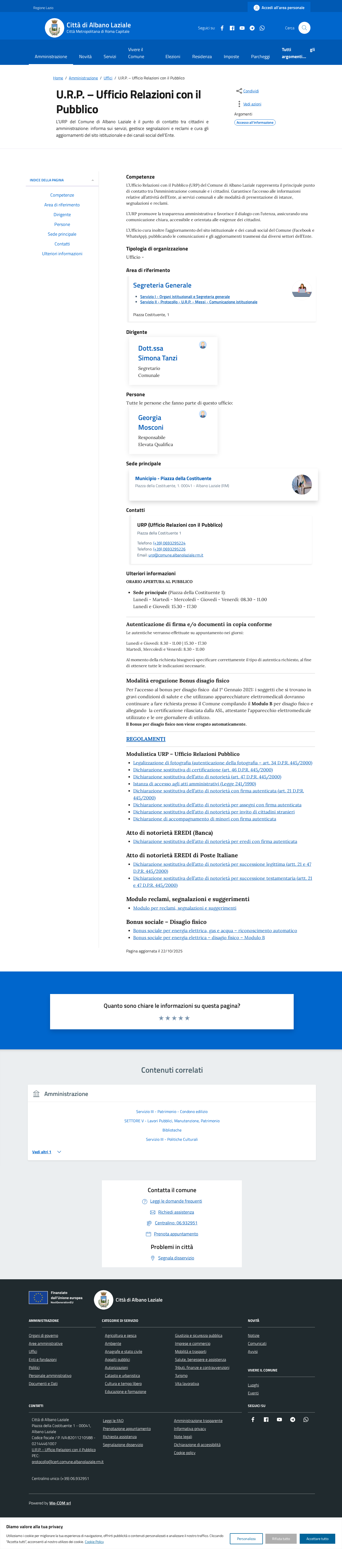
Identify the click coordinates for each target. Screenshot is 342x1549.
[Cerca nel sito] (304, 28)
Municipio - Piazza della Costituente (173, 478)
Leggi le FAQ (113, 1421)
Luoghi (253, 1385)
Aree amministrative (46, 1343)
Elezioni (172, 56)
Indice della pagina (47, 180)
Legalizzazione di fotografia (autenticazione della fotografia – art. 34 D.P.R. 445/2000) (222, 763)
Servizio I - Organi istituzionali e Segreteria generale (185, 297)
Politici (34, 1367)
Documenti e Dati (43, 1383)
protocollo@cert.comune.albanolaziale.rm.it (68, 1462)
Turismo (181, 1375)
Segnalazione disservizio (123, 1445)
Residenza (202, 56)
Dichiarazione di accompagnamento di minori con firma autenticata (204, 819)
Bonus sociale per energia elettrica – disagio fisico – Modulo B (199, 937)
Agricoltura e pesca (120, 1335)
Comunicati (257, 1343)
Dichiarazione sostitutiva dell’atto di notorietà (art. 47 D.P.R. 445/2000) (207, 777)
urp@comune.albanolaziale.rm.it (175, 555)
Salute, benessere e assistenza (200, 1359)
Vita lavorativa (187, 1383)
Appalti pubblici (117, 1359)
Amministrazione (51, 56)
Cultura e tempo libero (123, 1383)
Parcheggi (260, 56)
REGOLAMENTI (145, 739)
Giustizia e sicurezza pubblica (198, 1335)
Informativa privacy (190, 1429)
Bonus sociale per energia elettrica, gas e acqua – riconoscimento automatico (215, 930)
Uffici (33, 1351)
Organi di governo (43, 1335)
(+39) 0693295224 (169, 543)
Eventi (253, 1393)
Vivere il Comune (136, 53)
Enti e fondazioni (43, 1359)
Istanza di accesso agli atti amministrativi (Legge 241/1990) (194, 784)
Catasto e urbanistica (122, 1375)
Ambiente (113, 1343)
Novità (85, 56)
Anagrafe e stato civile (123, 1351)
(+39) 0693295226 (169, 549)
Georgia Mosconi (150, 422)
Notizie (253, 1335)
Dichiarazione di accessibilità (197, 1445)
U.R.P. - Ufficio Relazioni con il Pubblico (64, 1450)
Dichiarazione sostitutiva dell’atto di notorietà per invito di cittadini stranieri (214, 812)
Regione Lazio (43, 7)
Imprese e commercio (192, 1343)
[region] (171, 1534)
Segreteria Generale (162, 285)
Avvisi (253, 1351)
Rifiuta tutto (281, 1538)
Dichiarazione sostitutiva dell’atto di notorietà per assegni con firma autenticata (217, 805)
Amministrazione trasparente (198, 1421)
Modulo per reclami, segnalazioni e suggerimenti (184, 908)
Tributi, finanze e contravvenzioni (202, 1367)
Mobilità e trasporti (190, 1351)
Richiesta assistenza (120, 1437)
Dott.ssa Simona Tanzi (158, 353)
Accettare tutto (317, 1538)
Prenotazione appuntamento (127, 1429)
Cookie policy (185, 1453)
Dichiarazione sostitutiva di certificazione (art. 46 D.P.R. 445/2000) (203, 770)
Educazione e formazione (125, 1391)
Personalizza (246, 1538)
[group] (172, 1126)
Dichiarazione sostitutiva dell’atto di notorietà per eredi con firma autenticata (215, 841)
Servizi (110, 56)
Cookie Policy (94, 1541)
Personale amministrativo (50, 1375)
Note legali (183, 1437)
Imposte (231, 56)
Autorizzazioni (116, 1367)
